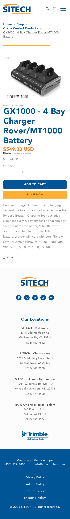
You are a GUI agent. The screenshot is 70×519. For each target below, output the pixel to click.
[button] (63, 8)
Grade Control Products (20, 28)
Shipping (7, 153)
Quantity (7, 166)
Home (7, 24)
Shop (20, 24)
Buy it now (35, 195)
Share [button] (10, 257)
